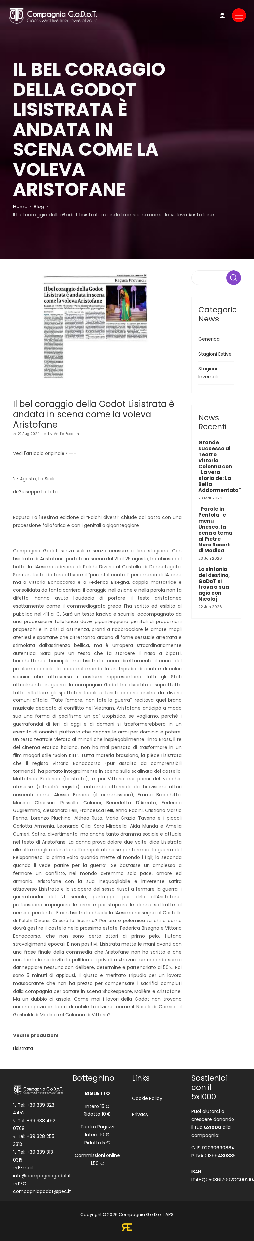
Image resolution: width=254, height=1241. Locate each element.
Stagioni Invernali (208, 372)
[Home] (52, 15)
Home (20, 206)
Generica (209, 339)
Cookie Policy (147, 1098)
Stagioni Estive (215, 354)
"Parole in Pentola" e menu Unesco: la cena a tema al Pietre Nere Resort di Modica (215, 530)
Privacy (140, 1114)
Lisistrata (23, 1048)
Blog (39, 206)
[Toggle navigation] (239, 15)
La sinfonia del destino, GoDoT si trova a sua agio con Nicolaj (214, 584)
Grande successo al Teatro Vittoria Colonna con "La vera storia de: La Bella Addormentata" (219, 466)
